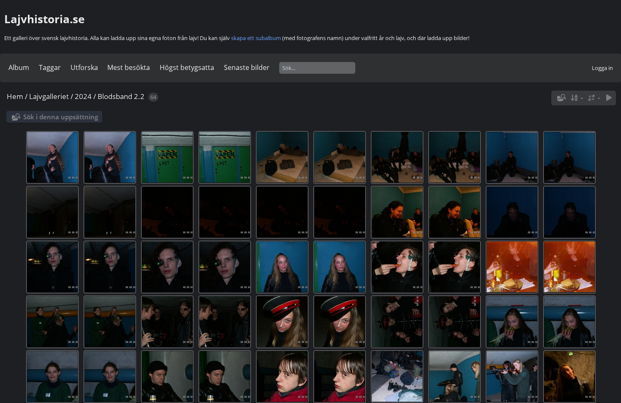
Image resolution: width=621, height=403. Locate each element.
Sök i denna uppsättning (60, 117)
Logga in (602, 68)
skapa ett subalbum (256, 38)
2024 (83, 96)
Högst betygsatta (187, 67)
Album (18, 67)
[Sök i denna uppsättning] (561, 98)
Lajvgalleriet (49, 96)
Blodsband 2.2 (121, 96)
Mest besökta (128, 67)
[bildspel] (609, 98)
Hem (15, 96)
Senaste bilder (247, 67)
